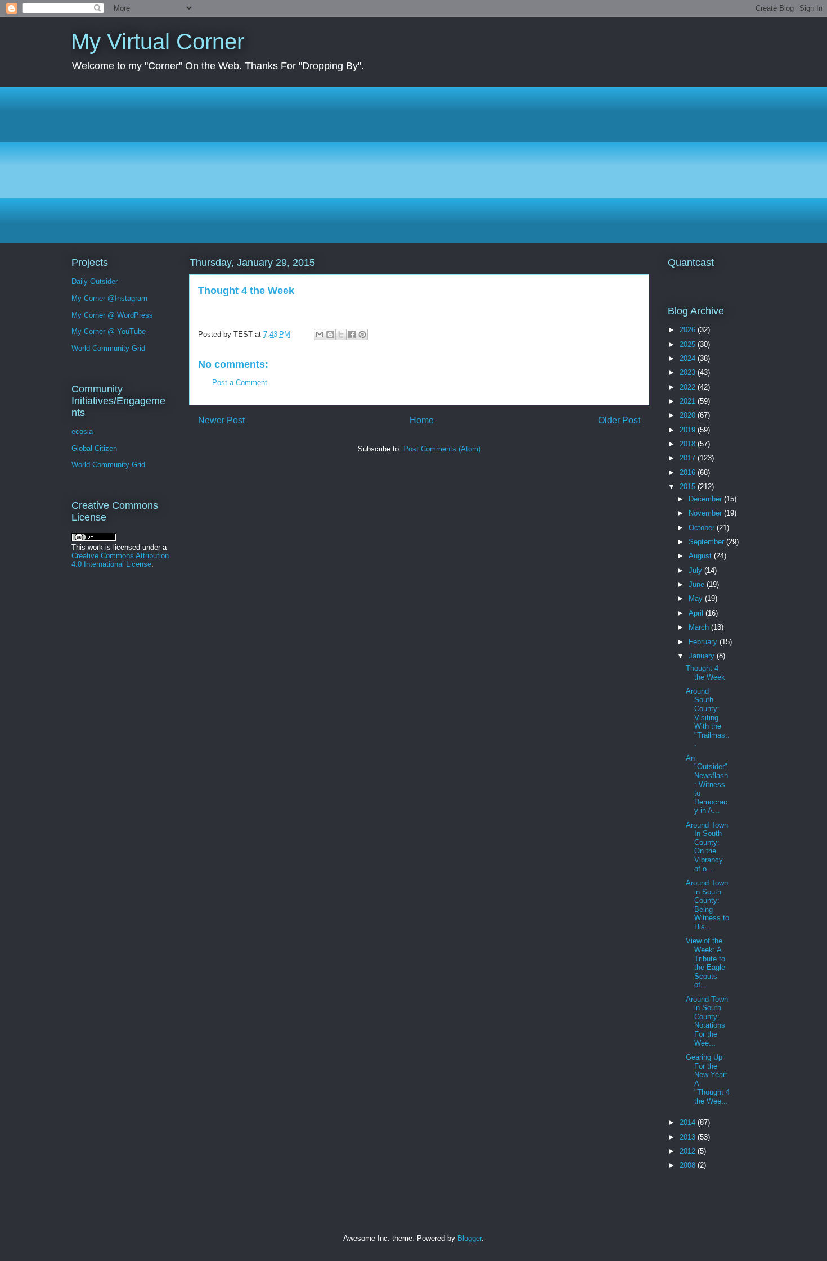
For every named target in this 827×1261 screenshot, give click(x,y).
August (701, 556)
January (703, 656)
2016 (689, 472)
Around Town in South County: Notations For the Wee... (707, 1021)
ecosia (82, 431)
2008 (689, 1165)
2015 (689, 486)
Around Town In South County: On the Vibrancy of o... (707, 847)
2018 (689, 444)
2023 (689, 372)
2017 (689, 458)
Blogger (469, 1238)
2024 (689, 358)
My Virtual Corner (157, 41)
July (696, 570)
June (698, 584)
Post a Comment (239, 382)
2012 (689, 1151)
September (707, 541)
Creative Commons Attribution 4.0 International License (120, 560)
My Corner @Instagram (109, 298)
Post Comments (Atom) (441, 449)
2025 (689, 344)
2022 (689, 387)
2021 (689, 401)
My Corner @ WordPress (112, 315)
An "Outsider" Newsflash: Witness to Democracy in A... (707, 784)
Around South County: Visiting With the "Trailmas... (708, 717)
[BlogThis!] (330, 334)
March (700, 627)
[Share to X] (341, 334)
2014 (689, 1122)
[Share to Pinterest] (362, 334)
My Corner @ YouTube (108, 331)
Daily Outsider (94, 281)
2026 (689, 330)
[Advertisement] (408, 164)
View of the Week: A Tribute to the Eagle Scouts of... (705, 963)
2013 (689, 1137)
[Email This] (319, 334)
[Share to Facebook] (351, 334)
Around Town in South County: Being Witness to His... (707, 905)
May (697, 598)
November (706, 513)
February (704, 642)
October (703, 527)
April (697, 613)
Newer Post (221, 420)
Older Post (619, 420)
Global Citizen (94, 448)
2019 (689, 430)
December (706, 499)
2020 (689, 415)
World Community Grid (108, 348)
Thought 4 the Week (705, 672)
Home (422, 420)
